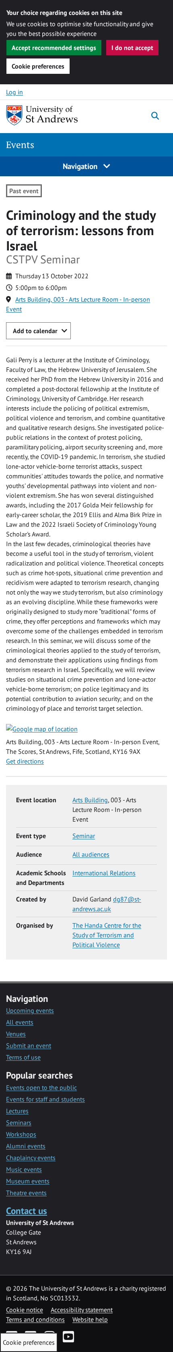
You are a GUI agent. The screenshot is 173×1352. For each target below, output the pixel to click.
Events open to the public (41, 1087)
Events (20, 144)
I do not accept (132, 48)
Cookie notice (24, 1310)
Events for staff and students (45, 1099)
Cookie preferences (38, 66)
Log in (14, 92)
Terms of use (23, 1057)
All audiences (90, 854)
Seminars (18, 1122)
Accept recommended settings (54, 48)
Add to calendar (35, 331)
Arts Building (90, 800)
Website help (90, 1319)
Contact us (26, 1210)
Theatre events (26, 1193)
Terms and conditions (35, 1319)
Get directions (25, 761)
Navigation (81, 166)
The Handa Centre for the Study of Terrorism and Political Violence (106, 935)
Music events (24, 1169)
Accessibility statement (82, 1310)
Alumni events (25, 1146)
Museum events (27, 1181)
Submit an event (28, 1045)
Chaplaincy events (31, 1158)
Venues (16, 1034)
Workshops (21, 1134)
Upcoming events (30, 1010)
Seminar (83, 836)
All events (19, 1022)
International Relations (104, 873)
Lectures (17, 1111)
